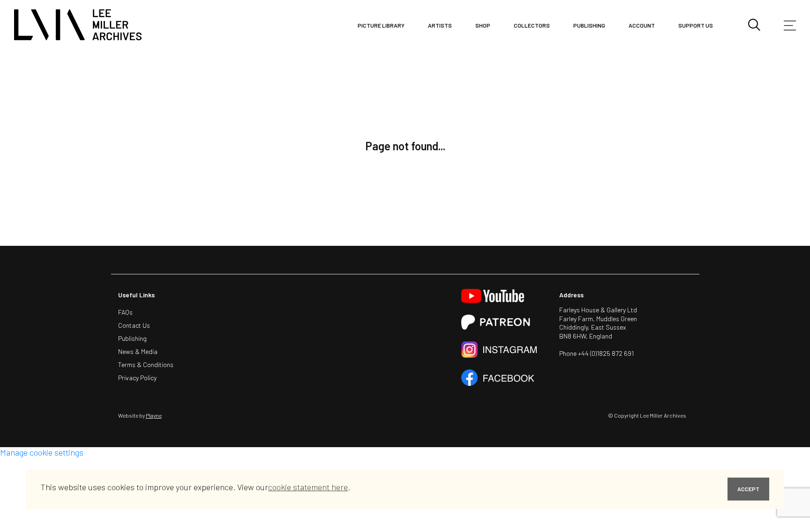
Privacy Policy (137, 378)
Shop (482, 25)
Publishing (589, 25)
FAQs (125, 312)
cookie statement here (308, 487)
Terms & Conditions (145, 364)
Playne (154, 415)
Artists (440, 25)
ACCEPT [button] (748, 489)
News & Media (138, 351)
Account (642, 25)
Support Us (695, 25)
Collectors (532, 25)
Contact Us (134, 325)
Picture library (381, 25)
